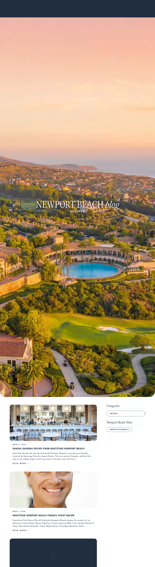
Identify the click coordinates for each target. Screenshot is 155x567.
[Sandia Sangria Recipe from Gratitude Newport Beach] (53, 436)
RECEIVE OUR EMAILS (119, 429)
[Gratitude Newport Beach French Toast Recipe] (53, 503)
